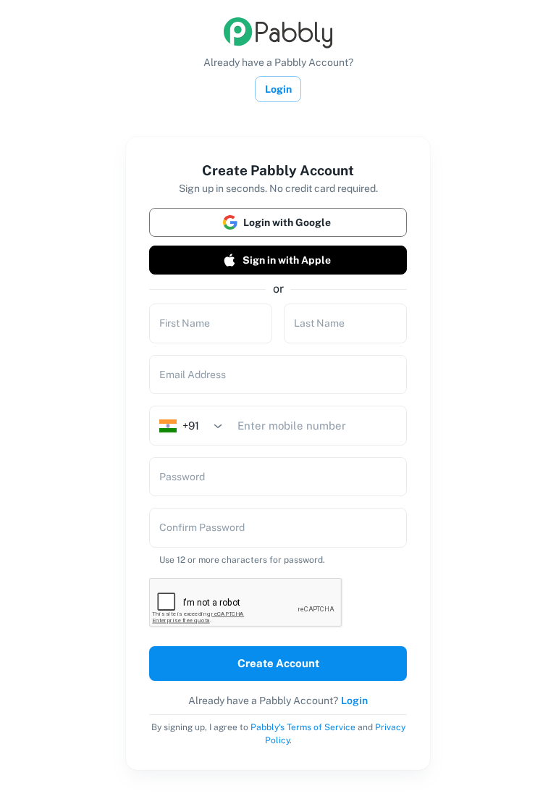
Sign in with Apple (287, 260)
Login (278, 89)
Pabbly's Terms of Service (302, 727)
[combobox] (195, 425)
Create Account (278, 663)
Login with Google (287, 222)
